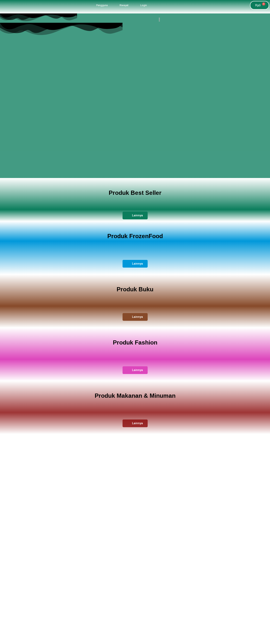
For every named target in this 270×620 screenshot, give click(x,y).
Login (143, 5)
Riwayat (124, 5)
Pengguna (102, 5)
